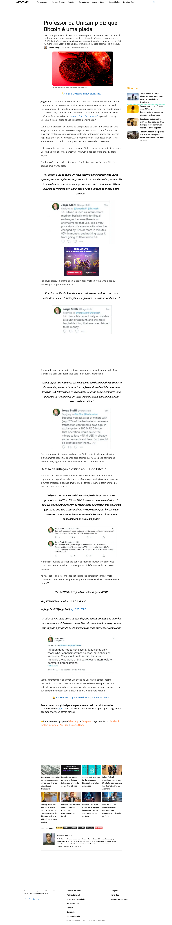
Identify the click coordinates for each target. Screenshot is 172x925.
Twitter (44, 724)
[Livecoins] (22, 2)
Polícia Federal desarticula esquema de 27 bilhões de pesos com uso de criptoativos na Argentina (112, 783)
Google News (77, 724)
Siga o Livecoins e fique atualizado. (83, 93)
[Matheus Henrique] (46, 47)
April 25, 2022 (78, 609)
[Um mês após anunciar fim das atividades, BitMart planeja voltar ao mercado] (91, 770)
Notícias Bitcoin (70, 828)
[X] (38, 899)
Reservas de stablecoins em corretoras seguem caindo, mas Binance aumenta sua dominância (50, 783)
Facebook (114, 721)
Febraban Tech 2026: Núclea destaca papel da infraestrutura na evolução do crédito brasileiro (90, 810)
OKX (59, 708)
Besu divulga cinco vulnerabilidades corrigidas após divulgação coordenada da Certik (111, 810)
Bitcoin (59, 828)
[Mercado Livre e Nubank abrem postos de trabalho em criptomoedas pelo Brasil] (71, 797)
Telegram (86, 721)
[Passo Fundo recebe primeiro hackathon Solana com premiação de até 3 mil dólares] (71, 770)
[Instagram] (29, 899)
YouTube (64, 724)
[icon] (154, 2)
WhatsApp (73, 721)
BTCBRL (81, 828)
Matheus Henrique (54, 47)
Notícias (98, 828)
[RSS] (33, 899)
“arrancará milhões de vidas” (84, 116)
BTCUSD (90, 828)
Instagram (54, 724)
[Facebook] (25, 899)
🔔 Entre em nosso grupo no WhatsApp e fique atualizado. (81, 697)
